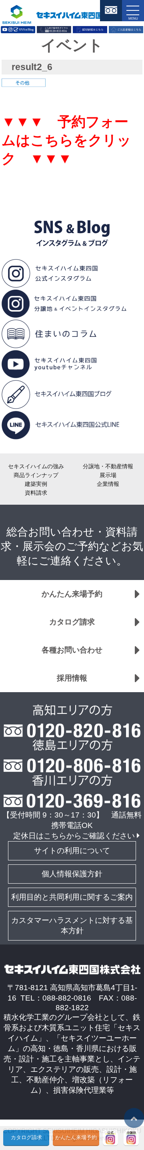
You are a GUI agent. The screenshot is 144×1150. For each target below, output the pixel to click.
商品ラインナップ (36, 475)
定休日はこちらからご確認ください (74, 836)
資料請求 (36, 492)
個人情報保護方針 (72, 874)
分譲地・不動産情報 (108, 466)
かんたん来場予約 (72, 594)
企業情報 (108, 484)
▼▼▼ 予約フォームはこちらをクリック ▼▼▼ (66, 140)
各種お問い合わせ (72, 650)
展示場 (108, 475)
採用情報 (72, 678)
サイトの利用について (72, 850)
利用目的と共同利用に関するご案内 (72, 897)
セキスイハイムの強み (36, 466)
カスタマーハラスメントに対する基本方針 (72, 925)
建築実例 (36, 484)
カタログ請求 (72, 622)
